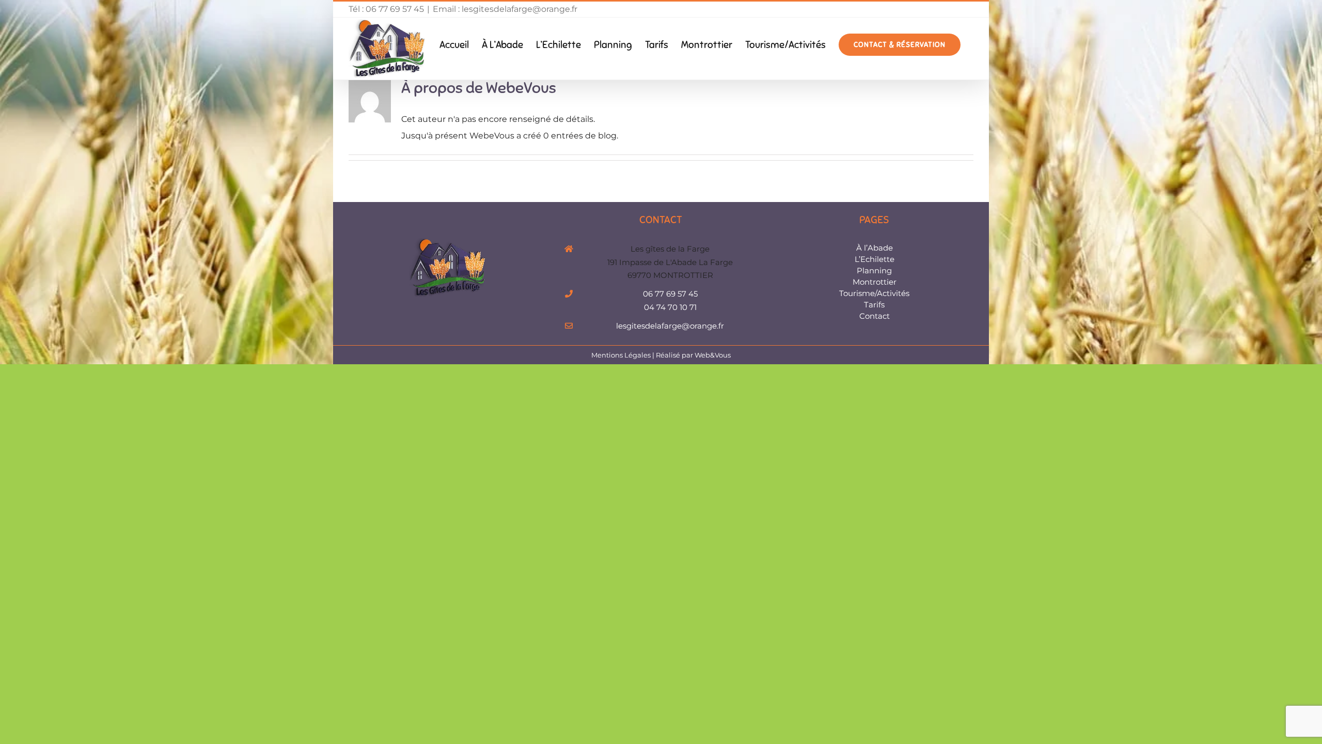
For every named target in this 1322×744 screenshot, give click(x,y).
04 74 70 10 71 (670, 307)
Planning (874, 270)
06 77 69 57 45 (670, 294)
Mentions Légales (621, 355)
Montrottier (874, 282)
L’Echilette (874, 259)
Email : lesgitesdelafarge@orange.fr (505, 9)
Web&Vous (713, 355)
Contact (874, 316)
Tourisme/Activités (874, 293)
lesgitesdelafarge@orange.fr (670, 326)
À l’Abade (874, 248)
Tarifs (874, 304)
